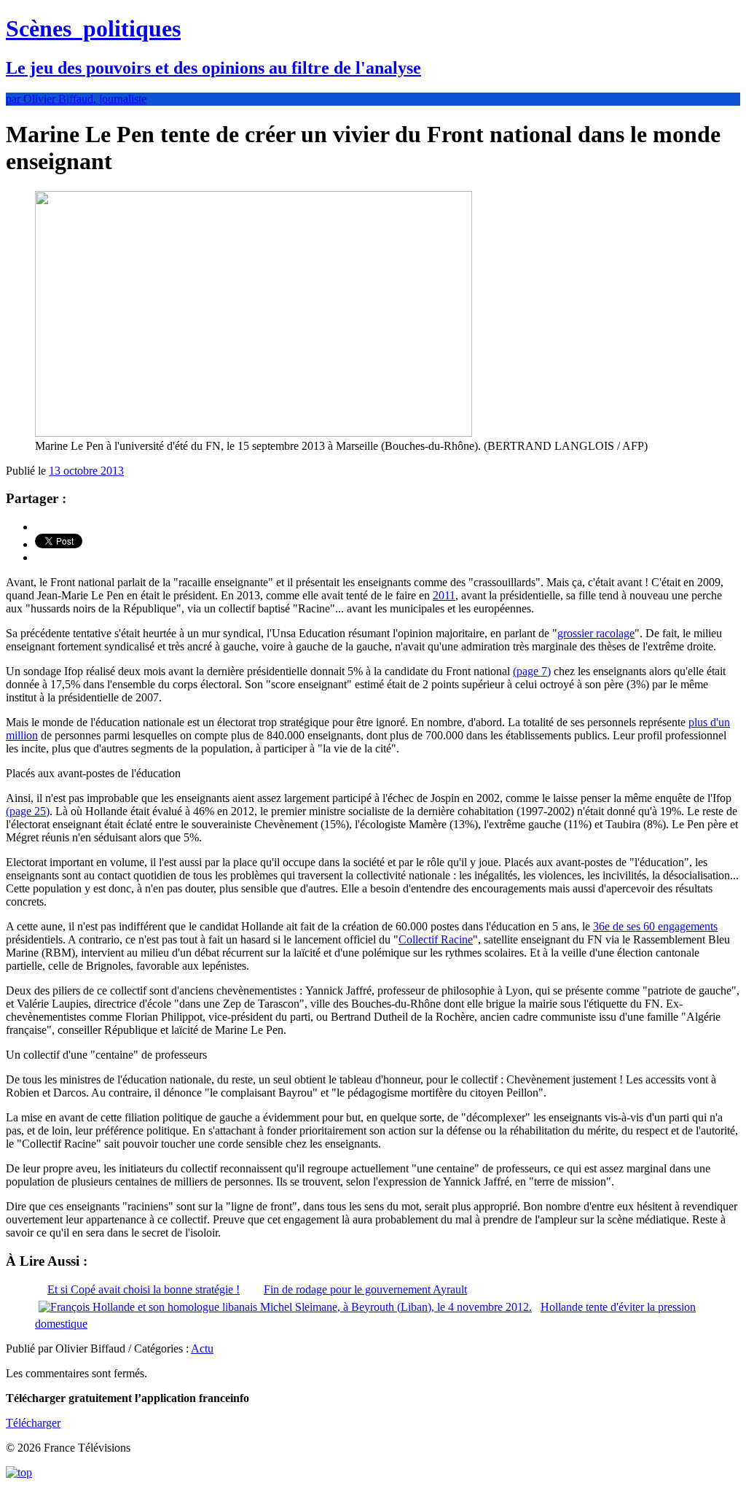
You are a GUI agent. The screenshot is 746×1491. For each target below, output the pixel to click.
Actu (202, 1348)
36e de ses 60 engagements (655, 926)
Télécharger (33, 1423)
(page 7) (532, 671)
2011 (444, 595)
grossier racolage (596, 633)
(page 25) (28, 811)
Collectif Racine (435, 939)
